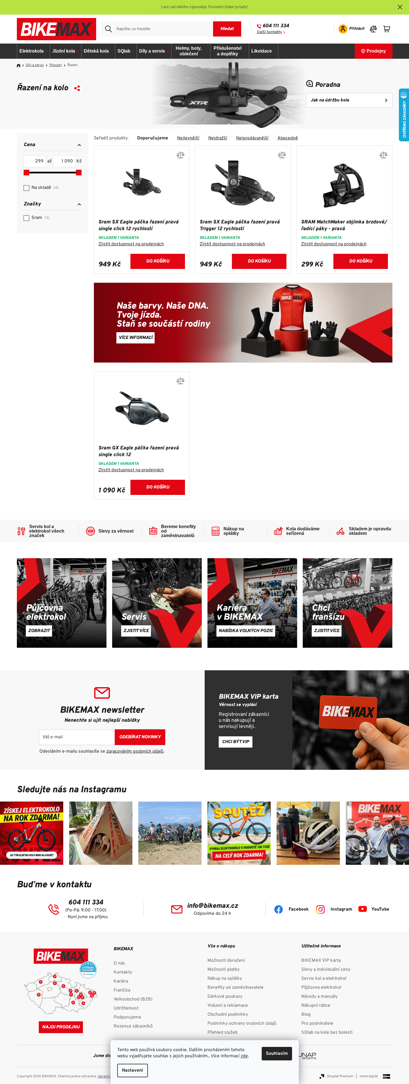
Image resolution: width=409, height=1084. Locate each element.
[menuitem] (33, 51)
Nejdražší (217, 138)
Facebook (299, 909)
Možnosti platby (223, 969)
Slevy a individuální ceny (325, 969)
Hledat (227, 29)
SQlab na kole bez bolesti (326, 1032)
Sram (39, 218)
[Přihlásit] (349, 29)
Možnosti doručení (226, 960)
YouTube (380, 909)
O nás (119, 963)
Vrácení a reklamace (227, 1005)
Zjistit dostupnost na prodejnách (131, 244)
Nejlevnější (188, 138)
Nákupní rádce (315, 1005)
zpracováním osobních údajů (134, 751)
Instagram (341, 909)
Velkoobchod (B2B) (133, 999)
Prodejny (376, 51)
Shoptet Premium (340, 1076)
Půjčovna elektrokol (321, 987)
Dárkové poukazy (224, 996)
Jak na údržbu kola (330, 100)
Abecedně (287, 138)
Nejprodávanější (252, 138)
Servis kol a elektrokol (323, 978)
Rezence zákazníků (133, 1026)
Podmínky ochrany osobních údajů (241, 1023)
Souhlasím (277, 1053)
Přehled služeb (222, 1032)
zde (244, 1056)
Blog (306, 1014)
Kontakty (123, 972)
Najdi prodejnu (61, 1027)
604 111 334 (276, 26)
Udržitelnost (126, 1008)
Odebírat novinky (140, 737)
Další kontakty (269, 32)
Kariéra (121, 981)
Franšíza (122, 990)
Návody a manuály (319, 996)
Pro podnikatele (317, 1023)
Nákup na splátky (224, 978)
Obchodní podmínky (227, 1014)
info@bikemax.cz (212, 906)
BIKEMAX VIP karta (321, 960)
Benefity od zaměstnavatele (235, 987)
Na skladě (44, 188)
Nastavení (132, 1070)
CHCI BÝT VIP (235, 742)
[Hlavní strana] (20, 65)
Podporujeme (127, 1017)
